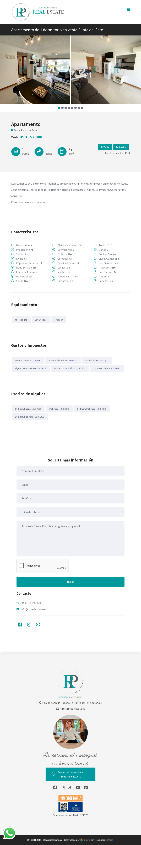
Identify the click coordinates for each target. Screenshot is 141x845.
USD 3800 (59, 408)
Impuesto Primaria (107, 368)
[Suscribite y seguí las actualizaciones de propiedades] (77, 787)
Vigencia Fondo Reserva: (30, 368)
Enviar (70, 581)
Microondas (21, 319)
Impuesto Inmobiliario (70, 368)
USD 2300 (91, 408)
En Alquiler (121, 147)
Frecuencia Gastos (63, 360)
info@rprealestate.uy (33, 609)
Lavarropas (41, 319)
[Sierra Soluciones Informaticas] (111, 839)
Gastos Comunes (28, 360)
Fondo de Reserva (97, 360)
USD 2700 (28, 408)
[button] (59, 108)
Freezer (59, 319)
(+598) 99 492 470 (31, 603)
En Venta (105, 147)
